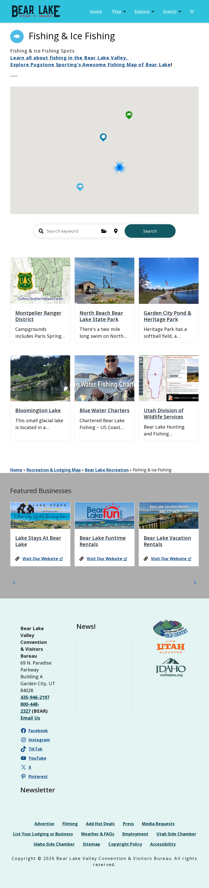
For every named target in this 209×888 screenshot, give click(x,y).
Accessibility (163, 844)
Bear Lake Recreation (107, 470)
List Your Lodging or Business (43, 834)
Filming (70, 824)
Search (150, 231)
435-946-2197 (34, 697)
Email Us (30, 718)
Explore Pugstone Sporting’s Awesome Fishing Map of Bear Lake (90, 64)
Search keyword (41, 231)
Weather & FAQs (97, 834)
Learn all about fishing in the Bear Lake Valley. (69, 58)
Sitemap (91, 844)
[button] (80, 173)
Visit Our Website (40, 558)
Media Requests (158, 824)
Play (116, 11)
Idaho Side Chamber (54, 844)
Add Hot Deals (100, 824)
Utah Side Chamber (176, 834)
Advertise (44, 824)
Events (170, 11)
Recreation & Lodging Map (54, 470)
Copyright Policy (125, 844)
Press (128, 824)
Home (96, 11)
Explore (142, 11)
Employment (135, 834)
